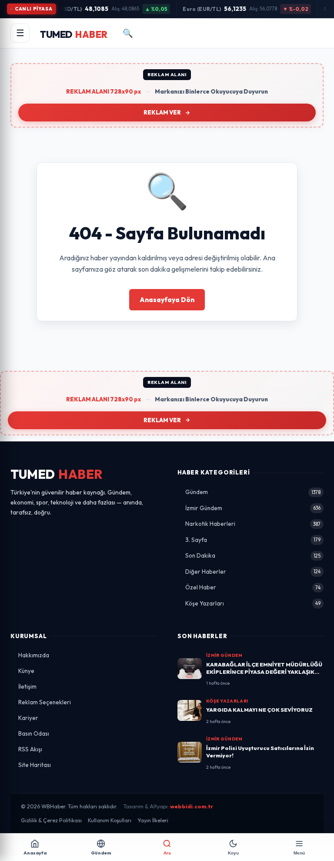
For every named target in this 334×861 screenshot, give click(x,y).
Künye (26, 670)
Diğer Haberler (253, 571)
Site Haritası (34, 764)
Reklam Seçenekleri (44, 702)
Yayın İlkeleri (152, 820)
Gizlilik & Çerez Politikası (51, 820)
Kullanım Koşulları (109, 820)
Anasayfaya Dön (167, 300)
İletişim (27, 686)
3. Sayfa (253, 539)
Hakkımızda (33, 655)
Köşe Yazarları (253, 603)
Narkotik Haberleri (253, 523)
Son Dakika (253, 555)
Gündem (253, 491)
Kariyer (28, 717)
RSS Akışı (30, 749)
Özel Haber (253, 587)
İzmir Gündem (253, 507)
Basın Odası (33, 733)
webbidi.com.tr (191, 806)
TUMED (56, 474)
